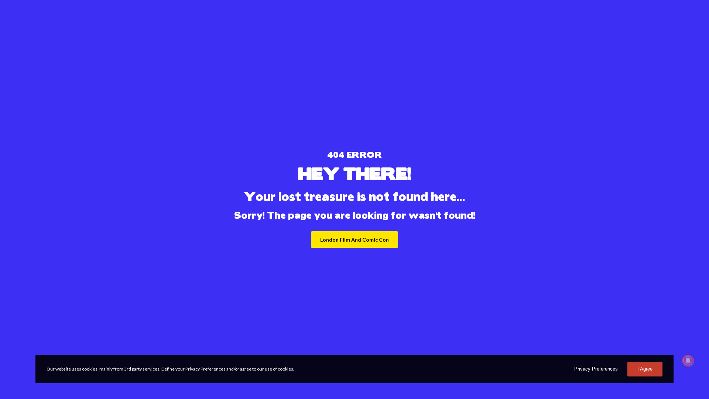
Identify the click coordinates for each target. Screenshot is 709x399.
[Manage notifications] (688, 360)
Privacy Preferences (596, 369)
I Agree (645, 369)
